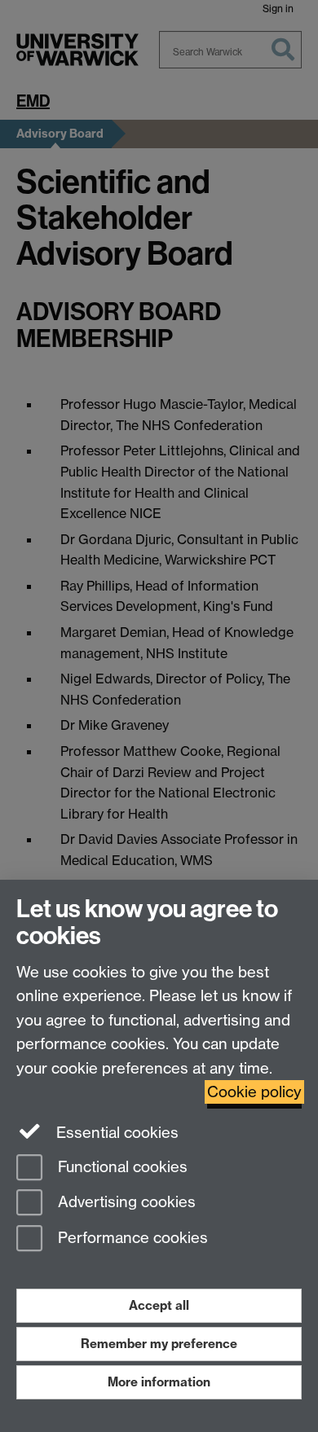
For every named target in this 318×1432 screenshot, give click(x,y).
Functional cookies (121, 1166)
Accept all (159, 1305)
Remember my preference (159, 1343)
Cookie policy (254, 1092)
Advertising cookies (125, 1202)
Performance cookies (131, 1238)
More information (159, 1382)
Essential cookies (115, 1132)
